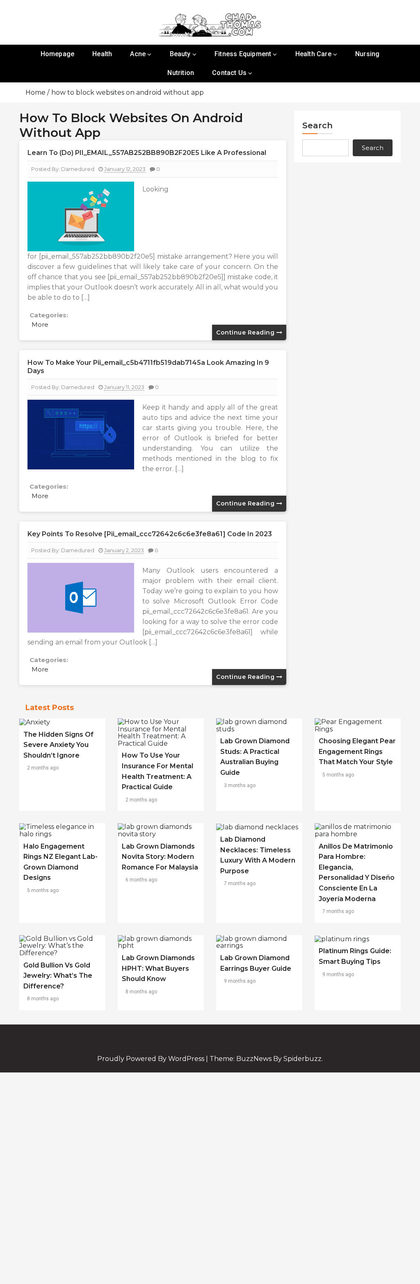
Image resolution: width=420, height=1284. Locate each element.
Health (102, 54)
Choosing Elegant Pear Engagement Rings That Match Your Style (357, 751)
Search (317, 125)
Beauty (180, 54)
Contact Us (229, 73)
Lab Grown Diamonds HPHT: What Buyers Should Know (158, 968)
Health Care (313, 54)
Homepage (58, 54)
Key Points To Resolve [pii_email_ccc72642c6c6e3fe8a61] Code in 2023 (149, 534)
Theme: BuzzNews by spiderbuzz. (266, 1059)
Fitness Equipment (243, 54)
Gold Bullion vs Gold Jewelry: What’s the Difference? (57, 975)
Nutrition (180, 73)
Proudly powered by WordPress (151, 1059)
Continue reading (246, 332)
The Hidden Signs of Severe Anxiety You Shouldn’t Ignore (58, 745)
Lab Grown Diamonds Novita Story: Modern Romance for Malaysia (160, 856)
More (40, 324)
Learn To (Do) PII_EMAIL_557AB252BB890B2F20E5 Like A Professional (146, 153)
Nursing (367, 54)
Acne (138, 54)
